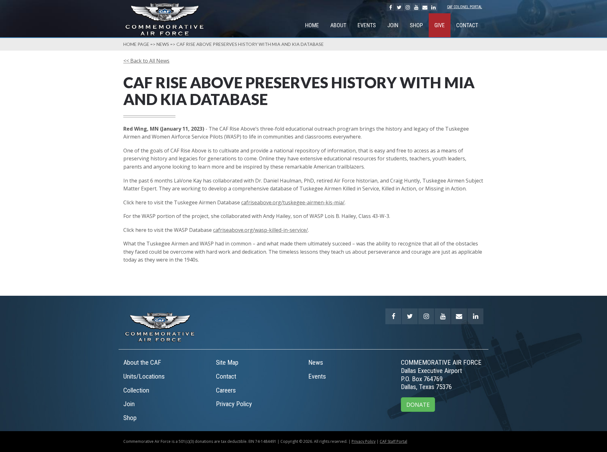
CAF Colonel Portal (464, 7)
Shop (416, 25)
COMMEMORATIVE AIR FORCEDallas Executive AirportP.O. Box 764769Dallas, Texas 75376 (441, 375)
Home (312, 25)
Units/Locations (144, 376)
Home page (136, 44)
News (162, 44)
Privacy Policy (234, 404)
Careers (226, 390)
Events (367, 25)
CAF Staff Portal (393, 441)
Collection (136, 390)
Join (392, 25)
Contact (467, 25)
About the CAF (142, 362)
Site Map (227, 362)
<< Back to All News (146, 60)
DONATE (418, 404)
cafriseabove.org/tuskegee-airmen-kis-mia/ (293, 202)
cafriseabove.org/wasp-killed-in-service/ (260, 229)
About (338, 25)
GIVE (439, 25)
